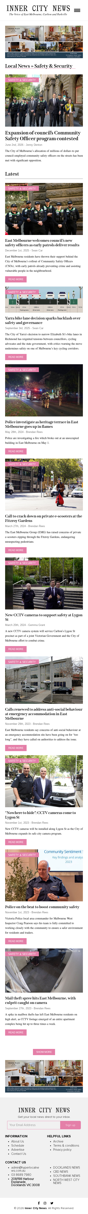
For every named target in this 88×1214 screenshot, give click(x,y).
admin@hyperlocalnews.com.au (25, 1169)
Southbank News (66, 1175)
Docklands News (66, 1167)
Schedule (17, 1145)
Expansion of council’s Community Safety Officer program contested (43, 136)
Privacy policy (62, 1149)
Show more (44, 1052)
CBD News (60, 1171)
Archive (58, 1141)
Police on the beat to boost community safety (42, 907)
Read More (15, 279)
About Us (17, 1141)
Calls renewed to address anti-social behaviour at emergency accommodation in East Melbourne (43, 714)
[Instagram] (45, 1203)
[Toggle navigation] (77, 11)
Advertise (17, 1149)
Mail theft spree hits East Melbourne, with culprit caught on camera (40, 1000)
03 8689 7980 (21, 1174)
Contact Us (18, 1153)
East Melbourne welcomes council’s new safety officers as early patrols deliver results (42, 242)
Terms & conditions (66, 1145)
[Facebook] (39, 1203)
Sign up (70, 1125)
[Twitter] (51, 1203)
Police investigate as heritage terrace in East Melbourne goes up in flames (41, 424)
